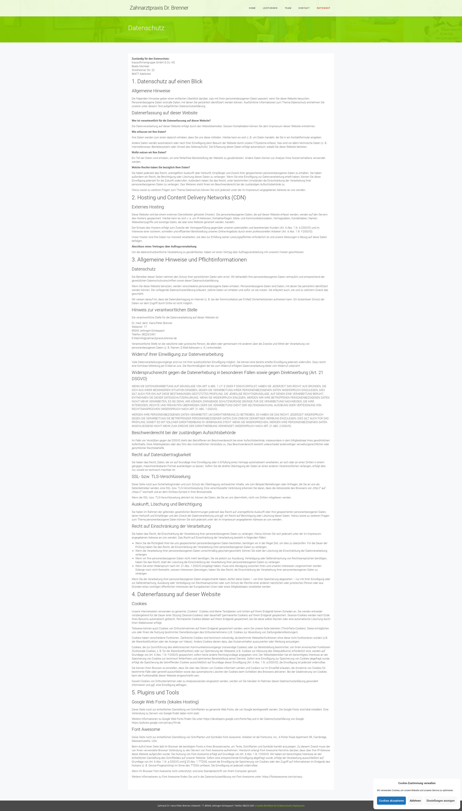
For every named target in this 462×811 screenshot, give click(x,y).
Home (252, 8)
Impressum (298, 805)
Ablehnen (415, 800)
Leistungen (270, 8)
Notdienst (323, 8)
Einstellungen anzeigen (441, 800)
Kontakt (304, 8)
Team (288, 8)
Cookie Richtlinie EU (266, 805)
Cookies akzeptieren (391, 800)
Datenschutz (284, 805)
